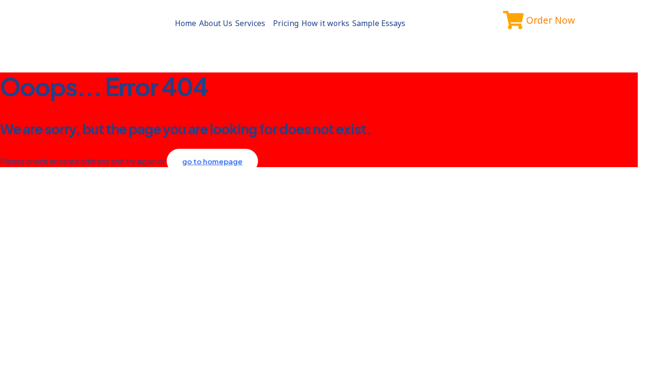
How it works (325, 23)
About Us (215, 23)
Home (185, 23)
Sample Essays (378, 23)
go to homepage (212, 161)
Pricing (286, 23)
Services (250, 23)
